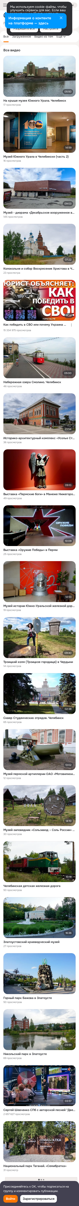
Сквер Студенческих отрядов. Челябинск (33, 718)
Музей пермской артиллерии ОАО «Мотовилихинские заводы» (39, 774)
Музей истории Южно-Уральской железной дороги (39, 606)
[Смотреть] (39, 76)
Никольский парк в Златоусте (25, 1054)
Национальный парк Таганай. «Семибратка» (34, 1166)
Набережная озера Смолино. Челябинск (32, 382)
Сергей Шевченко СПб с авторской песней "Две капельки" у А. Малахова (39, 1110)
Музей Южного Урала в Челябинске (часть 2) (36, 156)
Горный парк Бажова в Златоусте (27, 998)
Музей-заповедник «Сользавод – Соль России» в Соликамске (39, 830)
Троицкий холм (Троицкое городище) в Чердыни (38, 662)
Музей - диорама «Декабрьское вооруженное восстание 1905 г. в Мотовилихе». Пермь (39, 212)
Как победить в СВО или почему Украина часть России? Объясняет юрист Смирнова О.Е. (35, 324)
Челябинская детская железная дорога (31, 886)
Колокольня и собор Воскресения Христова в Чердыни (39, 268)
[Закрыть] (61, 18)
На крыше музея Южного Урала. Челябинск (34, 100)
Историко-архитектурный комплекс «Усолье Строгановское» (39, 438)
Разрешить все (24, 28)
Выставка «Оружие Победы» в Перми (30, 550)
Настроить (50, 28)
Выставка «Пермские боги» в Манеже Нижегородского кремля (39, 494)
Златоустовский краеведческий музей (31, 942)
